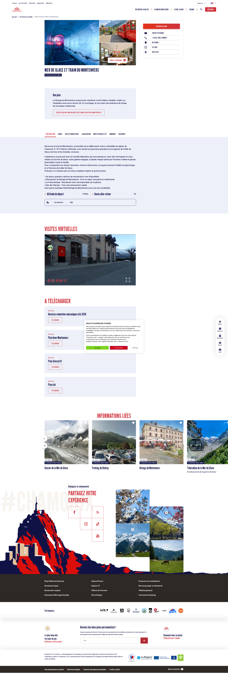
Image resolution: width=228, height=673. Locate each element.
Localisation (86, 134)
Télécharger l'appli (171, 638)
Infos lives (155, 52)
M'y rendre (155, 42)
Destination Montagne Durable (57, 595)
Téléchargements (145, 590)
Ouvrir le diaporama (116, 60)
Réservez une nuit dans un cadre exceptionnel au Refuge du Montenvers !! (78, 112)
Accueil (14, 17)
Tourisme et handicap (147, 595)
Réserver (210, 9)
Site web (154, 47)
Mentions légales (73, 669)
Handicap (112, 134)
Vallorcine (49, 3)
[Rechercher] (201, 9)
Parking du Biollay (100, 468)
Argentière (40, 3)
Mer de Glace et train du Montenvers (47, 17)
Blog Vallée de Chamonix (54, 581)
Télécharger (55, 320)
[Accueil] (17, 9)
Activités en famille (26, 17)
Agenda (191, 9)
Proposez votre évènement (149, 581)
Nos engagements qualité (54, 669)
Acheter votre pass (53, 641)
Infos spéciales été (100, 134)
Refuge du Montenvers (150, 468)
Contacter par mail (158, 33)
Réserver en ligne (161, 26)
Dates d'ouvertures (72, 134)
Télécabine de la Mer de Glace (200, 468)
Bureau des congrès (52, 590)
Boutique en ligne (51, 586)
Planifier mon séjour (161, 9)
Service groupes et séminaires (150, 586)
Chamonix (32, 3)
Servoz (14, 3)
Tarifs (60, 134)
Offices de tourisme (99, 590)
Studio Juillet (114, 669)
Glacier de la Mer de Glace (56, 468)
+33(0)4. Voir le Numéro (159, 38)
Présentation (50, 134)
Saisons (200, 3)
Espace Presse (97, 581)
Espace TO (95, 586)
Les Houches (23, 3)
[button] (44, 439)
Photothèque (96, 595)
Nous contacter (174, 669)
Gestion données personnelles (94, 669)
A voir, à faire (179, 9)
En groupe (122, 134)
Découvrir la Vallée (142, 9)
